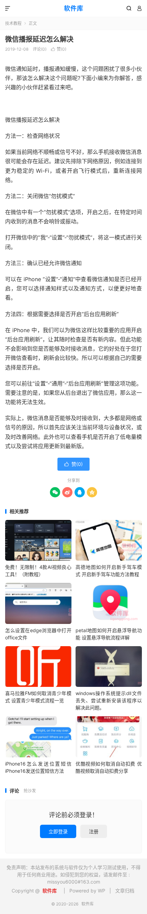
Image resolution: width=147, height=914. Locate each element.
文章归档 (124, 890)
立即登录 (58, 831)
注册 (93, 831)
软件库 (73, 8)
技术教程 (13, 23)
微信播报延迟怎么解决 (39, 39)
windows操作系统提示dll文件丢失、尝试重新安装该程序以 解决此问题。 (109, 700)
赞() (58, 49)
